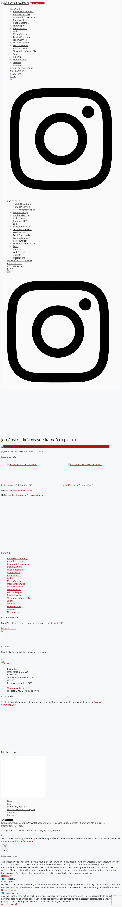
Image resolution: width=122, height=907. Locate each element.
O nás (10, 801)
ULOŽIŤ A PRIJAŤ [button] (9, 904)
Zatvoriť (5, 628)
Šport (9, 600)
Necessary (10, 878)
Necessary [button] (6, 875)
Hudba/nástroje (15, 569)
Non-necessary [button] (8, 890)
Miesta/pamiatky (15, 581)
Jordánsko (9, 485)
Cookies (11, 812)
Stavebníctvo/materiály (18, 598)
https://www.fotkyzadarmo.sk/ (36, 822)
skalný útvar (38, 495)
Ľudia (10, 578)
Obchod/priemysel (16, 583)
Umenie (11, 603)
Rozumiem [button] (28, 841)
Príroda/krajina (14, 592)
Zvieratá (11, 609)
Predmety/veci (14, 589)
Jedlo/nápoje (13, 572)
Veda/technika (14, 606)
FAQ (9, 803)
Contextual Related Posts (21, 490)
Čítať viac (17, 841)
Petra (29, 495)
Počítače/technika (16, 586)
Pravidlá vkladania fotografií (21, 809)
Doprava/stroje (14, 566)
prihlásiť (58, 623)
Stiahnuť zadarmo (16, 688)
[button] (37, 3)
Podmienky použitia (17, 806)
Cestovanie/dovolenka (18, 564)
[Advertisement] (61, 413)
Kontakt (11, 815)
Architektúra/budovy (17, 558)
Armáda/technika (15, 561)
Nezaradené (13, 612)
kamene (22, 495)
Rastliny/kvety (14, 595)
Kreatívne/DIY (14, 575)
